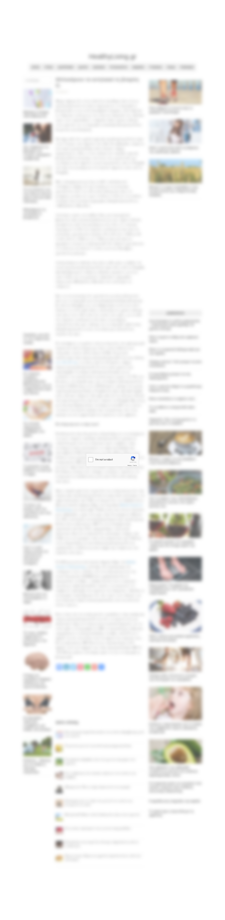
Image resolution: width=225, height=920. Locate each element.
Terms (135, 465)
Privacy (129, 465)
